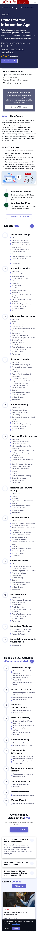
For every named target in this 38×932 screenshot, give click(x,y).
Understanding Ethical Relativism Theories (24, 694)
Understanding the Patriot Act (23, 756)
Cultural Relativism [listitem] (18, 276)
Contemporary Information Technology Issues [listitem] (21, 250)
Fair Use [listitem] (15, 369)
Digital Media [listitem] (16, 372)
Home (6, 8)
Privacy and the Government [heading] (23, 436)
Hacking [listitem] (14, 496)
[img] (19, 899)
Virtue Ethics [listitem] (16, 292)
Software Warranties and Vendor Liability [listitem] (23, 543)
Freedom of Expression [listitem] (20, 335)
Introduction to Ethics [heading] (19, 268)
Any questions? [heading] (19, 816)
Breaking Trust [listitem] (17, 340)
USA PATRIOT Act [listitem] (18, 457)
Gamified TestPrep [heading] (20, 203)
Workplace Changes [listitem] (18, 602)
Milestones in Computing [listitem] (20, 240)
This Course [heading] (13, 116)
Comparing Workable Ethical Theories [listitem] (21, 296)
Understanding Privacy (20, 743)
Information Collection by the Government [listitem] (21, 447)
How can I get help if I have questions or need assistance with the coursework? (15, 873)
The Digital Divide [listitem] (18, 607)
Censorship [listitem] (16, 333)
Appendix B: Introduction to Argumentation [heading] (22, 640)
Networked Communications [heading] (23, 316)
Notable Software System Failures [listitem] (23, 528)
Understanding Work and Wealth (23, 803)
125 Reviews (14, 56)
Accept (16, 928)
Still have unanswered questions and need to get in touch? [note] (19, 823)
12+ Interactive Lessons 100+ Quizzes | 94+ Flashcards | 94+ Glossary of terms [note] (23, 197)
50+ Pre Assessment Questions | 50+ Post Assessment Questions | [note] (23, 207)
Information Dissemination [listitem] (20, 469)
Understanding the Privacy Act (23, 758)
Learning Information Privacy (22, 745)
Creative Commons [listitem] (18, 388)
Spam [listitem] (14, 321)
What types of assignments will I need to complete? (16, 863)
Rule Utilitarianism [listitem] (18, 288)
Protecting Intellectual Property (23, 725)
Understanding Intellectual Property (21, 733)
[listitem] (26, 8)
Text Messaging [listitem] (17, 326)
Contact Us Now (19, 829)
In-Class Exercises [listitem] (18, 261)
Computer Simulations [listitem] (19, 537)
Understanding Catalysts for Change (22, 683)
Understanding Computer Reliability (21, 786)
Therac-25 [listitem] (15, 530)
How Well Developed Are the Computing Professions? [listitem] (21, 567)
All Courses (19, 886)
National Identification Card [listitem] (21, 466)
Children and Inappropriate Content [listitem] (23, 338)
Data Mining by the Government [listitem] (22, 464)
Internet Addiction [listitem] (18, 342)
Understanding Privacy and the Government (23, 762)
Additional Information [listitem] (19, 634)
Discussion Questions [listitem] (19, 258)
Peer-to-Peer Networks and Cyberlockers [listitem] (21, 375)
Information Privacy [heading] (18, 404)
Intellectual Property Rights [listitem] (21, 365)
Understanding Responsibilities (23, 795)
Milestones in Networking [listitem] (20, 242)
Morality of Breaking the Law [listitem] (21, 299)
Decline (7, 928)
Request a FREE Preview (19, 107)
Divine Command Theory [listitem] (20, 278)
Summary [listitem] (15, 254)
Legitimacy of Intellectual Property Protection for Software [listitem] (23, 382)
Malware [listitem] (15, 498)
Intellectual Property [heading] (19, 359)
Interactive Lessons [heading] (21, 191)
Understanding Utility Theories (23, 697)
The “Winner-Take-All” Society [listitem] (22, 609)
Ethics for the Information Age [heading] (15, 22)
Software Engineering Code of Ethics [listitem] (24, 571)
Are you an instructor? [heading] (19, 92)
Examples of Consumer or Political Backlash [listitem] (23, 418)
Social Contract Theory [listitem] (19, 290)
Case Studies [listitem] (16, 575)
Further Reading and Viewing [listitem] (21, 256)
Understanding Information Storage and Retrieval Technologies (22, 678)
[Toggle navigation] (35, 2)
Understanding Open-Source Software (22, 729)
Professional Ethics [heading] (18, 560)
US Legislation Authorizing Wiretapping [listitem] (20, 454)
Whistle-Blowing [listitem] (17, 578)
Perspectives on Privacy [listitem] (20, 410)
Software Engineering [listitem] (19, 539)
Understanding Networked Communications (22, 712)
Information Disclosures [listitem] (20, 412)
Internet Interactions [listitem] (18, 324)
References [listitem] (16, 263)
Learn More (16, 924)
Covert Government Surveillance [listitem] (23, 450)
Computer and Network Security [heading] (20, 489)
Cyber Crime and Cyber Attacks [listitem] (22, 501)
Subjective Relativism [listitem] (19, 274)
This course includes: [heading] (13, 71)
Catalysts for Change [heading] (19, 234)
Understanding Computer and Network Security (23, 775)
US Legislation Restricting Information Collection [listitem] (20, 443)
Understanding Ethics (20, 699)
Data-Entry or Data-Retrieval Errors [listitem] (23, 523)
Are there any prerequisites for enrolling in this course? (16, 840)
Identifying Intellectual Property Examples (23, 722)
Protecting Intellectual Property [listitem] (22, 367)
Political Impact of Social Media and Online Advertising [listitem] (23, 330)
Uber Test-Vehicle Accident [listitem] (21, 535)
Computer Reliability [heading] (19, 517)
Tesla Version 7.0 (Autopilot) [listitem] (21, 532)
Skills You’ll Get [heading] (10, 147)
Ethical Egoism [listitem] (17, 281)
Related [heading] (11, 881)
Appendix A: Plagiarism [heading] (20, 626)
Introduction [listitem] (16, 238)
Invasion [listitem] (15, 471)
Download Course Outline (20, 216)
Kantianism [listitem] (15, 283)
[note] (5, 49)
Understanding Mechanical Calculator (22, 672)
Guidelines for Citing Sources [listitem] (21, 632)
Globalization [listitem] (16, 605)
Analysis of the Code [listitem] (19, 573)
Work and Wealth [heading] (17, 594)
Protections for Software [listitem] (20, 378)
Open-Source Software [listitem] (20, 385)
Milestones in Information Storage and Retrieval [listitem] (23, 246)
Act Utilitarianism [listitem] (17, 285)
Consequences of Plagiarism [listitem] (21, 629)
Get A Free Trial (9, 61)
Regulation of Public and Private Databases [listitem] (22, 461)
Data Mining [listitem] (16, 415)
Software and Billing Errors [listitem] (20, 525)
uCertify (14, 8)
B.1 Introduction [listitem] (17, 645)
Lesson (11, 225)
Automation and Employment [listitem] (21, 600)
